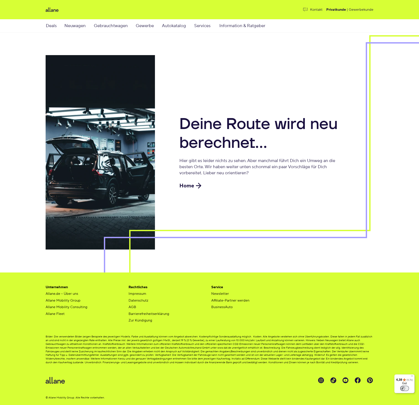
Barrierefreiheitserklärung (149, 314)
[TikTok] (333, 380)
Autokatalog (174, 26)
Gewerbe (145, 26)
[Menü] (412, 377)
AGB (132, 307)
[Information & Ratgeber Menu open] (271, 25)
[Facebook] (357, 380)
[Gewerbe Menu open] (158, 25)
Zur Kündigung (140, 320)
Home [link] (186, 185)
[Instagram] (321, 380)
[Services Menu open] (215, 25)
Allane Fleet (55, 314)
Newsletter (220, 294)
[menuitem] (55, 25)
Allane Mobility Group (63, 300)
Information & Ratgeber (242, 26)
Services (202, 26)
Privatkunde (336, 9)
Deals (51, 26)
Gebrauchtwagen (111, 26)
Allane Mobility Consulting (66, 307)
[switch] (404, 388)
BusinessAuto (222, 307)
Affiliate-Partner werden (230, 300)
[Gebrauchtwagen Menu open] (133, 25)
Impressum (137, 294)
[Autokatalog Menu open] (191, 25)
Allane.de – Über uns (62, 294)
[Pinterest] (369, 380)
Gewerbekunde (361, 9)
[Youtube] (345, 380)
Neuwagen (75, 26)
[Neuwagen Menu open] (90, 25)
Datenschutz (138, 300)
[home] (99, 9)
